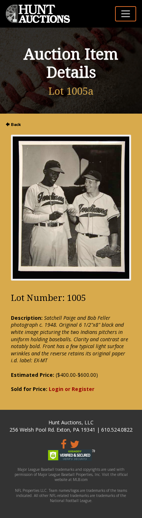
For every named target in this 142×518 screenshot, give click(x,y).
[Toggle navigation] (125, 13)
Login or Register (71, 389)
